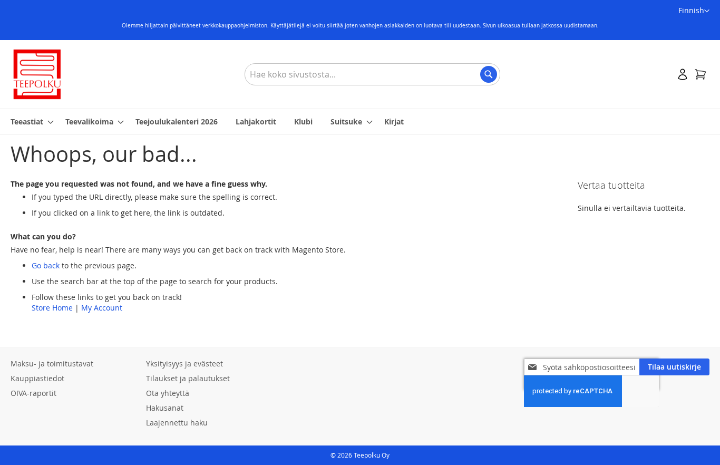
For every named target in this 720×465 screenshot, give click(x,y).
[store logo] (37, 74)
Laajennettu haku (177, 423)
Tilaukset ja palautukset (188, 378)
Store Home (52, 308)
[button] (693, 11)
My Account (101, 308)
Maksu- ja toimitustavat (52, 364)
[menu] (360, 121)
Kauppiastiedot (37, 378)
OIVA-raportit (33, 393)
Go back (46, 265)
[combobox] (372, 74)
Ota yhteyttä (167, 393)
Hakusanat (164, 408)
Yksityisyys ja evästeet (184, 364)
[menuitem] (29, 121)
